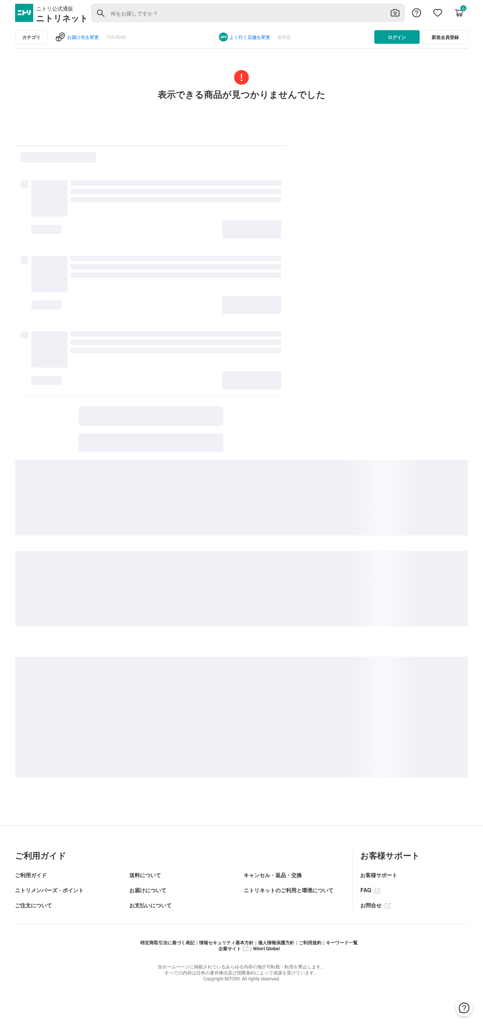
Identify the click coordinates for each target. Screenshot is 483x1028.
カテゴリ (31, 37)
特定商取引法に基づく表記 (167, 942)
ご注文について (33, 905)
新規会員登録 (445, 37)
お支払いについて (150, 905)
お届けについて (147, 890)
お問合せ (371, 905)
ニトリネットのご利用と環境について (289, 890)
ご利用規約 (310, 942)
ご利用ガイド (31, 875)
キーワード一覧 (342, 942)
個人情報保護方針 (276, 942)
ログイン (397, 37)
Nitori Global (266, 948)
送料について (145, 875)
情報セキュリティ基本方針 (226, 942)
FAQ (366, 890)
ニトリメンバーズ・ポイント (49, 890)
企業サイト (229, 948)
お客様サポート (378, 875)
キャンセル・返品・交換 (273, 875)
